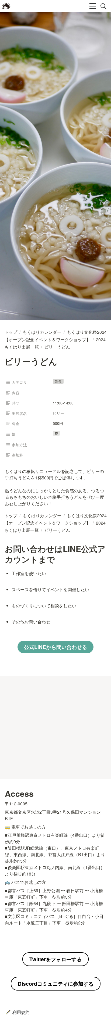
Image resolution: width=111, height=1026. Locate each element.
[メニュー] (92, 6)
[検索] (103, 6)
